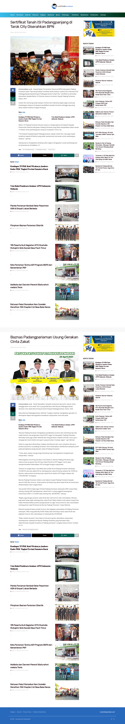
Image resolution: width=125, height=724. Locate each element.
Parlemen (75, 15)
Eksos (58, 15)
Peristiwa (19, 15)
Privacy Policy (27, 712)
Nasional (51, 15)
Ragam (43, 15)
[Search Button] (114, 15)
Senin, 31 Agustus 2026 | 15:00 (19, 310)
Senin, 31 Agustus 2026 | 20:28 (20, 211)
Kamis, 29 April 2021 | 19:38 (18, 32)
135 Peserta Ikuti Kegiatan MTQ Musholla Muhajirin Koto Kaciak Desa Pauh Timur (104, 92)
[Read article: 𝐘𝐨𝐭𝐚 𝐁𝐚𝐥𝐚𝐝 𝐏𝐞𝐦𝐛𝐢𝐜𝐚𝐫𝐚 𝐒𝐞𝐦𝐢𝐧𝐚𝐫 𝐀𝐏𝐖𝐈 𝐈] (67, 193)
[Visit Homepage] (62, 6)
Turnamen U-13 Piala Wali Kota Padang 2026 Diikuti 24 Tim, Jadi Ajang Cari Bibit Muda (104, 157)
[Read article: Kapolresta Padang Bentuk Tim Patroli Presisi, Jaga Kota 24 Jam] (88, 169)
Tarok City (51, 149)
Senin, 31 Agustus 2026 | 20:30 (20, 191)
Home (12, 15)
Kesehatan (84, 15)
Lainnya (103, 15)
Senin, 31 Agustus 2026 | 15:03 (19, 290)
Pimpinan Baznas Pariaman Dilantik (26, 225)
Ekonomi (36, 15)
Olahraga (65, 15)
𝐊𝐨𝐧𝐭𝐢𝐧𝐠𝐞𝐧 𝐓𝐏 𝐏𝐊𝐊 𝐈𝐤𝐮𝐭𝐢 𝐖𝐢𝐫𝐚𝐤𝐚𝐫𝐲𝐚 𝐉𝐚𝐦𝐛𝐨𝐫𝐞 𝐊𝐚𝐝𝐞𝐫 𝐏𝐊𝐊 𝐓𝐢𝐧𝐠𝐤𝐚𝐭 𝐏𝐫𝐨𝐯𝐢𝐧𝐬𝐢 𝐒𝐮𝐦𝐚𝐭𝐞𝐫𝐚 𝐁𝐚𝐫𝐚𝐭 (30, 119)
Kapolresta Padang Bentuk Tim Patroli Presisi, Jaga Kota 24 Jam (104, 168)
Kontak (19, 712)
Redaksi (12, 712)
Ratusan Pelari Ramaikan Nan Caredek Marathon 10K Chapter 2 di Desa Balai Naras (104, 124)
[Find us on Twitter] (114, 719)
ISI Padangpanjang (28, 149)
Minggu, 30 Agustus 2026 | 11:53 (105, 172)
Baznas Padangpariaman (30, 529)
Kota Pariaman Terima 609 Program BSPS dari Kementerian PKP (103, 103)
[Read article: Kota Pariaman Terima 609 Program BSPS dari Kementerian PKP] (67, 272)
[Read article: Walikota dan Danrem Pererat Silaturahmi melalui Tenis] (67, 291)
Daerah (28, 15)
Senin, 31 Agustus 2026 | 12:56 (104, 151)
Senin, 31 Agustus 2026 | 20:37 (20, 172)
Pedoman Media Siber (39, 712)
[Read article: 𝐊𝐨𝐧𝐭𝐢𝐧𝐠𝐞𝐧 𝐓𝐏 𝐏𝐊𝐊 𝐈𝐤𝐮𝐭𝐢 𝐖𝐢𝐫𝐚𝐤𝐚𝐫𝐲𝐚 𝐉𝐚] (67, 173)
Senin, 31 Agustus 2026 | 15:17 (19, 250)
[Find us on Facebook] (111, 719)
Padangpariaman (41, 149)
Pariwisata (94, 15)
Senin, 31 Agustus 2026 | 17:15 (19, 228)
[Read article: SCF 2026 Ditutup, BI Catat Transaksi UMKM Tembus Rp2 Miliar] (88, 135)
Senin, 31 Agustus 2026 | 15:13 (19, 270)
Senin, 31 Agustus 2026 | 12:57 (104, 138)
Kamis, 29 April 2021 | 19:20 (18, 347)
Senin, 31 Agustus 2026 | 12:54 (104, 161)
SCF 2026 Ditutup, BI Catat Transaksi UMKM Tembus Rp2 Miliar (104, 134)
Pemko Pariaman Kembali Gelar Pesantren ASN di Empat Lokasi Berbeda (105, 72)
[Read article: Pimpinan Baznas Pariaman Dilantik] (67, 232)
